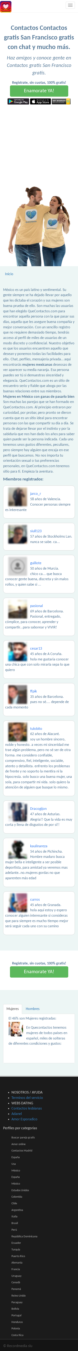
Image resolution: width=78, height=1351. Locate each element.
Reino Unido (18, 1295)
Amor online (18, 1144)
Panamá (16, 1289)
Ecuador (16, 1243)
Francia (15, 1269)
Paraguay (16, 1302)
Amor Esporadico (24, 1119)
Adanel (16, 1114)
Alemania (16, 1262)
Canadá (15, 1282)
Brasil (14, 1223)
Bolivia (15, 1308)
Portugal (16, 1315)
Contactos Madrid (21, 1150)
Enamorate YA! (39, 91)
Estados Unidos (20, 1190)
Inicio (9, 274)
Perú (14, 1230)
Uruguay (16, 1276)
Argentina (17, 1210)
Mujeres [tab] (12, 1009)
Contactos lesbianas (26, 1109)
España (15, 1157)
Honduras (17, 1322)
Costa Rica (17, 1335)
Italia (14, 1216)
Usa (13, 1164)
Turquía (15, 1249)
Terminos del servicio (27, 1098)
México (15, 1170)
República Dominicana (24, 1236)
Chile (14, 1203)
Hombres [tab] (33, 1009)
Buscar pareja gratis (23, 1137)
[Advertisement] (39, 146)
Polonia (15, 1328)
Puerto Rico (18, 1256)
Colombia (16, 1196)
